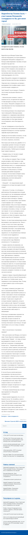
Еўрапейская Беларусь (14, 4)
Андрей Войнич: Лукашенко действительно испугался (10, 489)
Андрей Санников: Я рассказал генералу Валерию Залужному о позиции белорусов (12, 484)
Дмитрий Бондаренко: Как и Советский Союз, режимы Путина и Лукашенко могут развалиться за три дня (14, 469)
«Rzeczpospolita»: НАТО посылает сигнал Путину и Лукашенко (12, 450)
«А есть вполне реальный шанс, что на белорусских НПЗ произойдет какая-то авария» (13, 446)
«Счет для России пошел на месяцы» (13, 435)
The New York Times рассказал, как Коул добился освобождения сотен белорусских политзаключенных (13, 440)
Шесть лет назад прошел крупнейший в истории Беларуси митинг (13, 517)
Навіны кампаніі (6, 24)
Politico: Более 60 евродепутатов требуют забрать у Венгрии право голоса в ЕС (12, 509)
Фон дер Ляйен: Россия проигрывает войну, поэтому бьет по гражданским (13, 455)
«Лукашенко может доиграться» (12, 479)
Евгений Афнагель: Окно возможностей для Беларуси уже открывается (12, 475)
